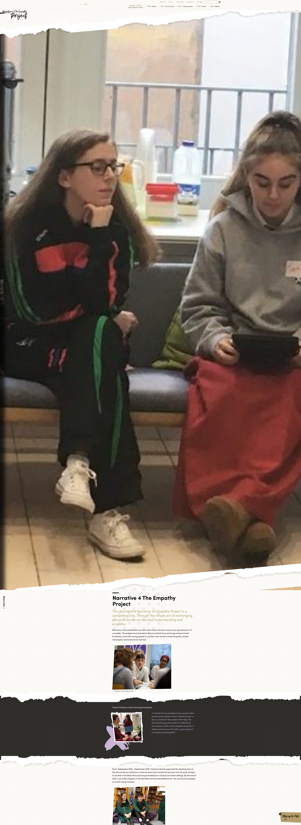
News (151, 6)
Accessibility (190, 2)
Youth (201, 6)
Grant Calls (166, 6)
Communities (185, 6)
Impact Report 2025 (135, 6)
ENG (201, 2)
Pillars (214, 6)
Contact (170, 2)
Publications (180, 2)
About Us (162, 2)
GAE (198, 2)
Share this (4, 601)
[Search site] (219, 2)
